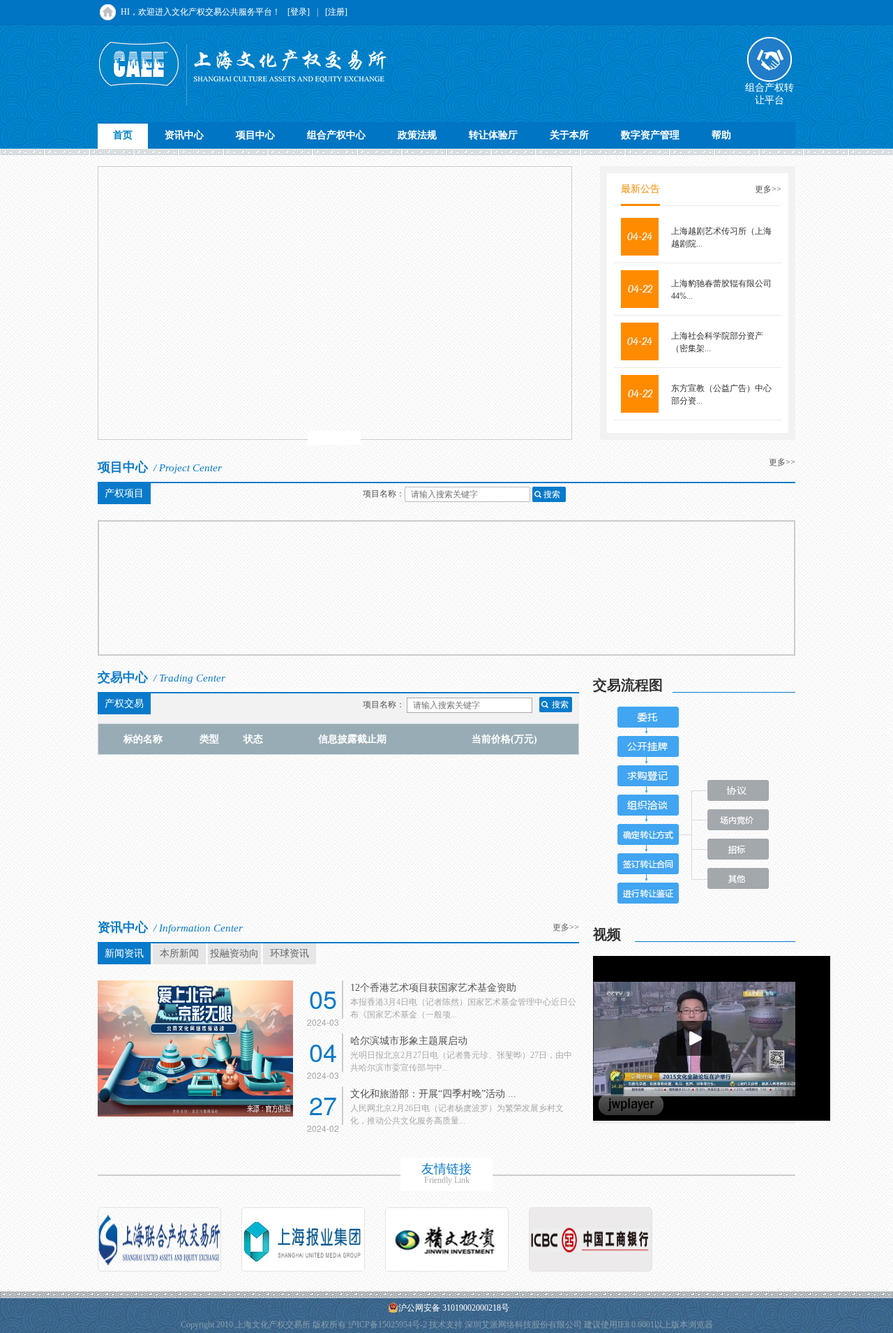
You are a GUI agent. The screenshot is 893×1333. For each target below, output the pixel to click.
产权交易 (124, 703)
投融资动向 (234, 953)
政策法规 (417, 135)
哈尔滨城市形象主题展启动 (408, 1041)
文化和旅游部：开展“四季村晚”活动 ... (433, 1094)
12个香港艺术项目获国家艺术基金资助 (433, 987)
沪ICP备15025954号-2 (387, 1325)
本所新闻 (179, 953)
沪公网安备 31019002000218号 (453, 1308)
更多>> (768, 189)
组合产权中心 (336, 135)
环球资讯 (289, 953)
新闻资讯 (124, 953)
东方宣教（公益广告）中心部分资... (721, 394)
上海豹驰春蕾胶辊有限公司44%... (721, 290)
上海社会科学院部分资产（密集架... (717, 342)
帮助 (721, 135)
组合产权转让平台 (769, 93)
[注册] (336, 12)
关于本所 (569, 135)
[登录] (298, 12)
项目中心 (255, 135)
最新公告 (640, 189)
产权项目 (124, 493)
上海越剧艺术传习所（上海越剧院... (721, 237)
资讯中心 (184, 135)
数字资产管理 (650, 135)
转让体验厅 (493, 135)
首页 (123, 135)
